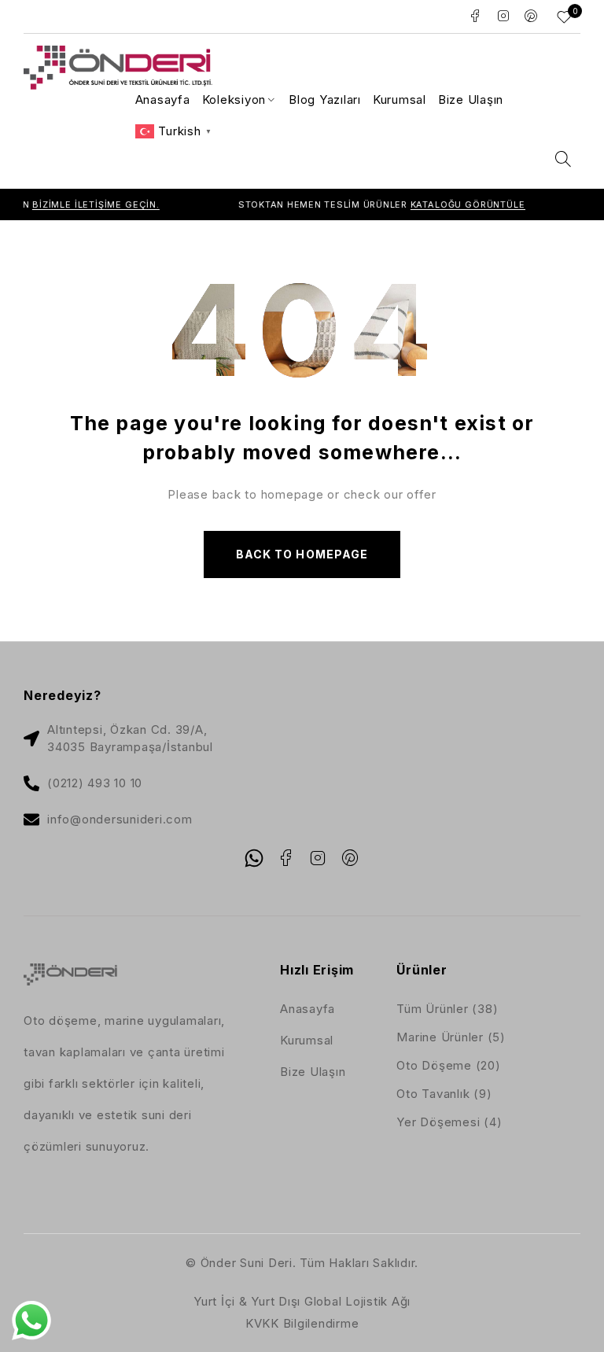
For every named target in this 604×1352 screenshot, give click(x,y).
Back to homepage (302, 554)
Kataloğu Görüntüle (449, 204)
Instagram (503, 16)
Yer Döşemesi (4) (449, 1121)
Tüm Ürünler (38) (447, 1008)
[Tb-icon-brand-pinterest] (350, 858)
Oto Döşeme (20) (448, 1065)
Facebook (475, 16)
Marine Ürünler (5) (451, 1037)
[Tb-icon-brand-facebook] (286, 858)
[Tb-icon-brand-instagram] (318, 858)
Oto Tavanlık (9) (444, 1093)
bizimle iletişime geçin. (78, 204)
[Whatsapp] (254, 858)
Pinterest (531, 16)
